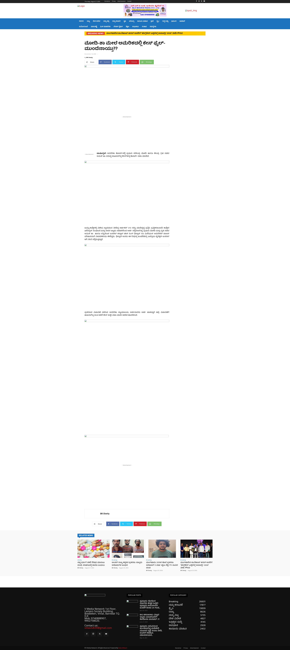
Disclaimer (178, 648)
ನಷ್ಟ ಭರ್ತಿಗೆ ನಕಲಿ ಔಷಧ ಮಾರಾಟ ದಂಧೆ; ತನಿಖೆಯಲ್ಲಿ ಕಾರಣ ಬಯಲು (91, 564)
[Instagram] (199, 1)
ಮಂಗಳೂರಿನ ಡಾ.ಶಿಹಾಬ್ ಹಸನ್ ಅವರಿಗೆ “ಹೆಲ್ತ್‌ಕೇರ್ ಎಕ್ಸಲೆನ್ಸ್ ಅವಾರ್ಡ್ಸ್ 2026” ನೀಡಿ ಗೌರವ (196, 565)
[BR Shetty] (92, 514)
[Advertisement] (127, 134)
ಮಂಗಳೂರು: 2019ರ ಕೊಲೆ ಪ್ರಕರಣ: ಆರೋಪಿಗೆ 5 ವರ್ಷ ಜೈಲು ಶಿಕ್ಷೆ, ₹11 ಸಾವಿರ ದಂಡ (162, 565)
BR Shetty (89, 57)
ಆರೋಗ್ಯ (79, 560)
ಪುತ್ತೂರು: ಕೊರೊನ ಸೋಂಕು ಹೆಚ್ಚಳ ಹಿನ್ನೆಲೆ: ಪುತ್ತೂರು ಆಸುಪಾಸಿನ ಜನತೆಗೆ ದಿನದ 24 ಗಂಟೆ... (150, 604)
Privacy (186, 648)
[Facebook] (196, 1)
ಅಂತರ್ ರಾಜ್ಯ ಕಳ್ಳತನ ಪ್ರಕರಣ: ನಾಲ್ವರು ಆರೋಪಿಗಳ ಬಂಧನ (127, 564)
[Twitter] (201, 1)
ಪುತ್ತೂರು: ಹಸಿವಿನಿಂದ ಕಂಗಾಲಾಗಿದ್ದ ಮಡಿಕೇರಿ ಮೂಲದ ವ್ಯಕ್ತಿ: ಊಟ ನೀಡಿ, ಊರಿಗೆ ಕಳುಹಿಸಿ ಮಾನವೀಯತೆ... (151, 631)
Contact (203, 648)
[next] (202, 33)
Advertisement (194, 648)
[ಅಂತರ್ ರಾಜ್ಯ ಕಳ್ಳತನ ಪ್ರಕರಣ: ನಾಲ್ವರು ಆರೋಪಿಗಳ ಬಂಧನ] (128, 549)
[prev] (198, 33)
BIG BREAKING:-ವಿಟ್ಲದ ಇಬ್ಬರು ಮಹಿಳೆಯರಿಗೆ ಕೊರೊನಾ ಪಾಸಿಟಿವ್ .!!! (150, 617)
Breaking (114, 560)
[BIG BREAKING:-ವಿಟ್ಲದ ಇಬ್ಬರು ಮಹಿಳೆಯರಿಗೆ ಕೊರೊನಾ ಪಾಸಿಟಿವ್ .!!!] (132, 618)
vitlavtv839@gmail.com (98, 627)
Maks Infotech (122, 648)
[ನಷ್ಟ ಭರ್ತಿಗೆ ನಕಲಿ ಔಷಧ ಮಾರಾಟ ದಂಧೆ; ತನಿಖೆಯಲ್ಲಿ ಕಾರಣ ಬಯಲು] (93, 549)
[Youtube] (204, 1)
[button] (210, 11)
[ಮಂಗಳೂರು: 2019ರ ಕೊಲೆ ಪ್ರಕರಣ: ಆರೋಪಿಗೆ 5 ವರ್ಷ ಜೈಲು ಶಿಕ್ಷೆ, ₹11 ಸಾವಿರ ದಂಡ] (162, 549)
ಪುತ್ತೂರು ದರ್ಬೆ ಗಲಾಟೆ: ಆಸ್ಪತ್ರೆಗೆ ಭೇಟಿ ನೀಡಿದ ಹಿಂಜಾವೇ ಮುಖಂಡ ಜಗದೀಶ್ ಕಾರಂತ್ (141, 33)
